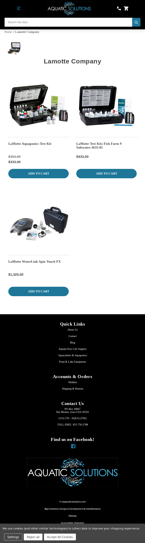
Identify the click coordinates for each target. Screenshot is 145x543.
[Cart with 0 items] (126, 8)
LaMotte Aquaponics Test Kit (29, 144)
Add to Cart (38, 173)
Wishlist (72, 382)
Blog (72, 342)
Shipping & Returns (72, 388)
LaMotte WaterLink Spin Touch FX (34, 261)
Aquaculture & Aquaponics (72, 355)
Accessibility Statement (72, 523)
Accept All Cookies (60, 537)
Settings (13, 537)
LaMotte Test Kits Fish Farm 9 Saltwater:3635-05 (99, 145)
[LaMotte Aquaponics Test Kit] (38, 106)
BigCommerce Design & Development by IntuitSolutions (73, 509)
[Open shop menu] (19, 8)
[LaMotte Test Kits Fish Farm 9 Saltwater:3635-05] (106, 106)
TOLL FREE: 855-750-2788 (72, 424)
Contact (73, 336)
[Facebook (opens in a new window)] (72, 445)
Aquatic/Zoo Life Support (72, 349)
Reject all (33, 537)
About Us (72, 329)
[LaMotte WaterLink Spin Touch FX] (38, 223)
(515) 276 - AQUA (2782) (73, 418)
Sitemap (72, 516)
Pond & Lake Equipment (72, 361)
